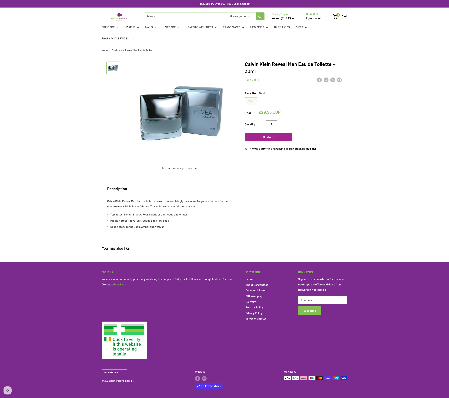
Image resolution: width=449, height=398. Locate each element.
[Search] (260, 16)
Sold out (268, 137)
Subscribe (309, 310)
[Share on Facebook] (319, 79)
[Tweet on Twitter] (332, 79)
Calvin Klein (252, 80)
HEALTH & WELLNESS (199, 27)
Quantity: (250, 124)
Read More (119, 284)
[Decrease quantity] (262, 124)
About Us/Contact (257, 284)
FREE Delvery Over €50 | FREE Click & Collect (224, 3)
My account (313, 18)
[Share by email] (339, 79)
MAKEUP (130, 27)
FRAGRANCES (231, 27)
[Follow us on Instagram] (204, 378)
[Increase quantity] (280, 124)
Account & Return (256, 290)
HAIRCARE (169, 27)
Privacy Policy (254, 313)
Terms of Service (256, 318)
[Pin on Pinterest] (326, 79)
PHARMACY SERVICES (115, 38)
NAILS (149, 27)
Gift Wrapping (254, 296)
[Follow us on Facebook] (197, 378)
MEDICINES (257, 27)
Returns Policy (254, 307)
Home (105, 50)
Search (250, 279)
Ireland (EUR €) (111, 372)
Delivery (251, 301)
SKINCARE (108, 27)
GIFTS (299, 27)
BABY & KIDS (282, 27)
